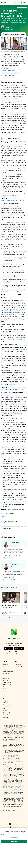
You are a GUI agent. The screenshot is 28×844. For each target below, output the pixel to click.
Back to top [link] (6, 533)
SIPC (19, 780)
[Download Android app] (19, 648)
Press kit (5, 688)
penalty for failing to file (20, 349)
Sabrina (15, 542)
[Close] (26, 829)
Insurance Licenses (14, 752)
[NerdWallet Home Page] (5, 2)
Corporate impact (8, 671)
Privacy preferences (6, 711)
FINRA (16, 780)
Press (4, 686)
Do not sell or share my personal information (7, 717)
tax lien (18, 339)
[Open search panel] (11, 2)
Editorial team (7, 684)
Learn (7, 7)
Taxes (3, 516)
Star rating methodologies (7, 681)
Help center (18, 664)
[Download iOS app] (8, 648)
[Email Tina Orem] (12, 567)
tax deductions (17, 96)
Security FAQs (19, 666)
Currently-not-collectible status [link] (12, 73)
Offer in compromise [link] (9, 70)
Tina (14, 564)
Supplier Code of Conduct (7, 701)
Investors (5, 691)
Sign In (16, 2)
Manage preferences (14, 837)
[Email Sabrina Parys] (12, 545)
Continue (14, 841)
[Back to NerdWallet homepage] (2, 7)
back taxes (14, 122)
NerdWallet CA (15, 827)
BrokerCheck (16, 787)
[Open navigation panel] (2, 2)
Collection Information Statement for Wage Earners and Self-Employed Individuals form (13, 312)
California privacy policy (8, 707)
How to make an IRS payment (16, 509)
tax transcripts (17, 468)
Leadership (6, 666)
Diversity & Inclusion (6, 674)
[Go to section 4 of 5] (16, 617)
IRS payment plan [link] (8, 68)
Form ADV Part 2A (13, 783)
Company (5, 664)
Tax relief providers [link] (8, 77)
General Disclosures (15, 786)
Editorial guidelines (6, 677)
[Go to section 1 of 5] (9, 617)
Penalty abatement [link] (8, 75)
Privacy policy (7, 704)
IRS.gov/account (7, 463)
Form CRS (5, 783)
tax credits (9, 96)
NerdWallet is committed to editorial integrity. (14, 51)
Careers (5, 669)
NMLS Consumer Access (8, 740)
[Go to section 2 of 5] (11, 617)
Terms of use (6, 698)
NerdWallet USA (15, 824)
